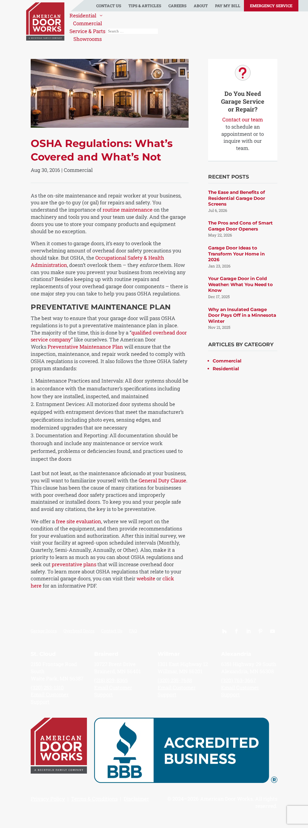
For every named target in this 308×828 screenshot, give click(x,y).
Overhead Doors (78, 631)
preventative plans (74, 564)
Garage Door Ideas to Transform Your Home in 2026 (236, 253)
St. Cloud (43, 654)
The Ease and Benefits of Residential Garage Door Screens (236, 198)
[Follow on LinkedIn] (248, 631)
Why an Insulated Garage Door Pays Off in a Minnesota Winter (242, 315)
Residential (226, 368)
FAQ (133, 631)
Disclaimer (136, 798)
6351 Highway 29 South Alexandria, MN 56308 (248, 668)
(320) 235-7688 (175, 680)
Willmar (169, 654)
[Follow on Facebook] (236, 631)
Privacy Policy (48, 798)
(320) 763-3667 (238, 680)
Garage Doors (44, 631)
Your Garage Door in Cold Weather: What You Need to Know (240, 284)
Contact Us (108, 5)
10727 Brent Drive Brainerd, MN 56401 (117, 668)
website (146, 578)
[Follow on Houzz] (224, 631)
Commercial (78, 170)
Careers (177, 5)
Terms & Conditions (94, 798)
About (201, 5)
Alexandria (236, 654)
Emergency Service (271, 5)
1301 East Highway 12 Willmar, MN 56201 (183, 668)
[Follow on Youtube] (272, 631)
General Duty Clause (162, 480)
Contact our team (242, 119)
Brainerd (106, 654)
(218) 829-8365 (111, 680)
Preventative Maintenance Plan (85, 346)
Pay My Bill (227, 5)
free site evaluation (78, 521)
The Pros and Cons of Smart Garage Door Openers (240, 226)
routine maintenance (127, 209)
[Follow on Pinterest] (260, 631)
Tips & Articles (144, 5)
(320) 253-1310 (47, 687)
